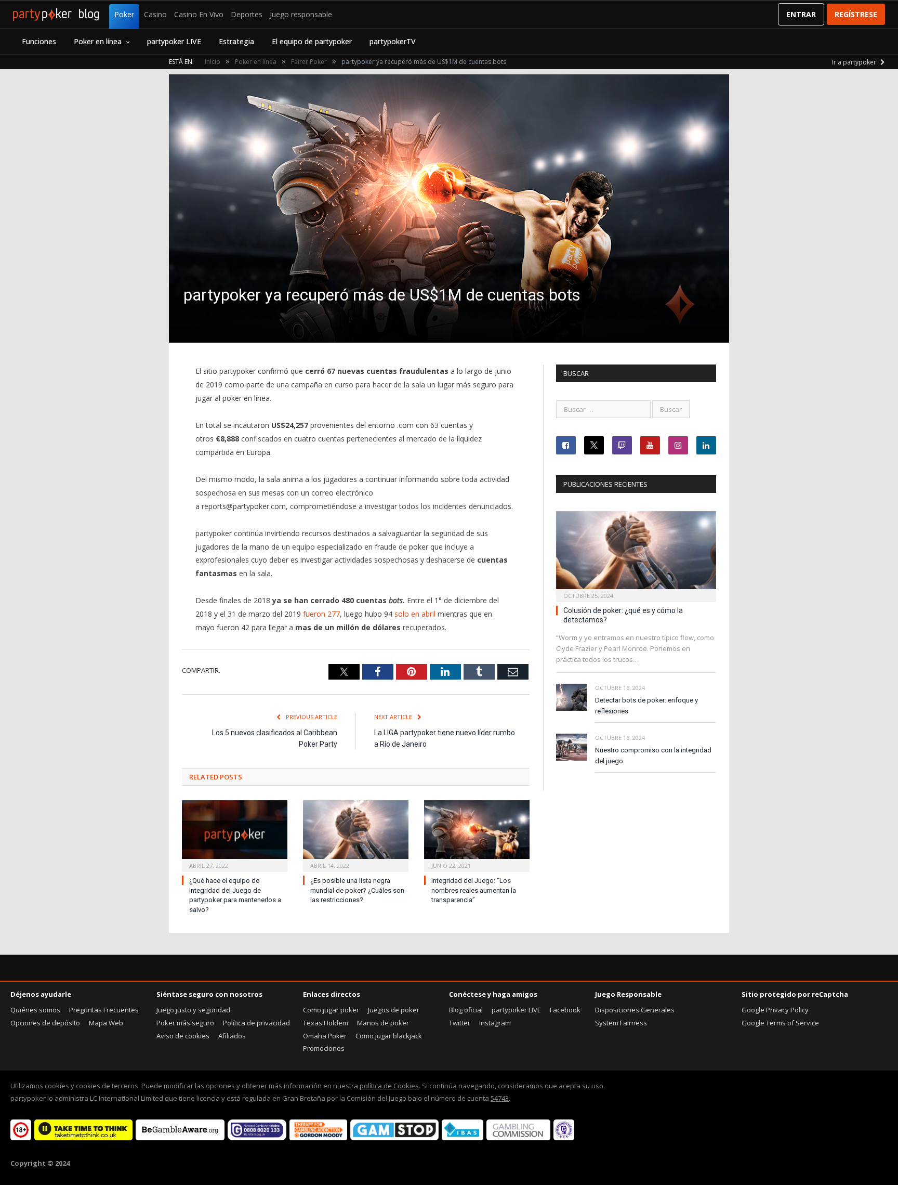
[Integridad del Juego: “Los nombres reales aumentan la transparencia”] (477, 834)
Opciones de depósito (45, 1022)
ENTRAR (801, 14)
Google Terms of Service (780, 1022)
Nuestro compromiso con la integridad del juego (653, 755)
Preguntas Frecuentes (104, 1009)
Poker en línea (98, 41)
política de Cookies (389, 1085)
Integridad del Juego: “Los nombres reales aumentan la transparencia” (473, 890)
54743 (500, 1098)
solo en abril (414, 614)
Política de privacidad (256, 1022)
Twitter (459, 1022)
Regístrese (856, 14)
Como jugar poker (331, 1009)
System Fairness (621, 1022)
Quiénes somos (35, 1009)
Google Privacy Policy (775, 1009)
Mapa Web (106, 1022)
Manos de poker (383, 1022)
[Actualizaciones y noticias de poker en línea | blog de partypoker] (56, 15)
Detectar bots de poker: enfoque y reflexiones (646, 705)
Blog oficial (466, 1009)
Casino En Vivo (198, 14)
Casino (155, 14)
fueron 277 (321, 614)
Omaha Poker (325, 1035)
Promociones (324, 1048)
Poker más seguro (185, 1022)
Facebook (565, 1009)
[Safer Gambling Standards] (563, 1137)
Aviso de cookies (182, 1035)
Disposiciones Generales (635, 1009)
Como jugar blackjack (388, 1035)
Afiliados (232, 1035)
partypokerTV (392, 41)
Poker (124, 14)
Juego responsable (301, 14)
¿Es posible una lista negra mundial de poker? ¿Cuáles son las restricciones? (357, 890)
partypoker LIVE (174, 41)
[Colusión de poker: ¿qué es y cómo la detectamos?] (636, 553)
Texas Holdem (325, 1022)
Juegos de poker (393, 1009)
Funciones (39, 41)
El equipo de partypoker (312, 41)
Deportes (246, 14)
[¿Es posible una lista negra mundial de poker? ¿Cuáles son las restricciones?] (355, 834)
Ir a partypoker (855, 62)
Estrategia (236, 41)
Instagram (495, 1022)
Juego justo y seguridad (193, 1009)
